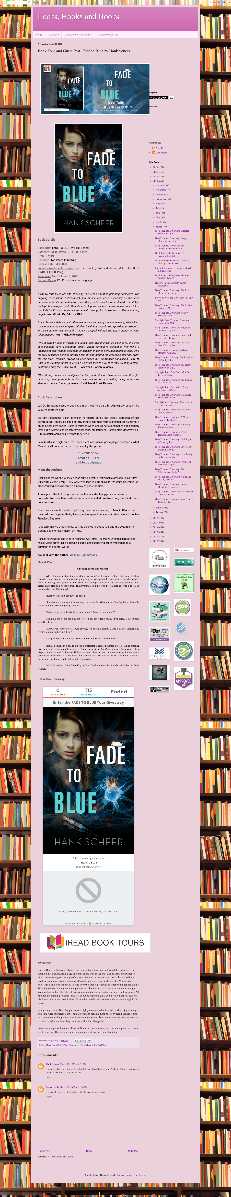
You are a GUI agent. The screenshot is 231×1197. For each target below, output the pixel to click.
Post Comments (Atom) (62, 1156)
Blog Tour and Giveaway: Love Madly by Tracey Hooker (173, 456)
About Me (53, 34)
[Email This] (76, 1040)
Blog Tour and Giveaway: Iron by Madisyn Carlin (171, 314)
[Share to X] (83, 1040)
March (159, 226)
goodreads (93, 462)
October (160, 194)
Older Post (133, 1150)
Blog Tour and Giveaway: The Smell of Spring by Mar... (174, 307)
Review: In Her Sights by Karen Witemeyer (170, 284)
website (75, 555)
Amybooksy (161, 152)
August (159, 203)
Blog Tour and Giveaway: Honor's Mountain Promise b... (171, 485)
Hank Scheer (52, 1064)
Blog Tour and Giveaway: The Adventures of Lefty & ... (169, 471)
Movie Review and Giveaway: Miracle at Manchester (173, 269)
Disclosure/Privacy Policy (78, 34)
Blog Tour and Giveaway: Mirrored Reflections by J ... (172, 232)
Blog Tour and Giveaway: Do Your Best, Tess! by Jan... (172, 344)
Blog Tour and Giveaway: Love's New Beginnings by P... (173, 448)
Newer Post (44, 1150)
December (161, 185)
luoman (120, 1175)
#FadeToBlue (62, 1045)
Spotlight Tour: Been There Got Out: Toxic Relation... (173, 374)
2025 (155, 171)
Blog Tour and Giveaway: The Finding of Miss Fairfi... (173, 381)
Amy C (159, 148)
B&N (96, 458)
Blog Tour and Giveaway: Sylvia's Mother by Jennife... (171, 351)
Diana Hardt (52, 1087)
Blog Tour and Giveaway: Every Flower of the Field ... (170, 239)
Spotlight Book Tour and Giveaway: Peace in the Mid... (172, 321)
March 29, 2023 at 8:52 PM (73, 1064)
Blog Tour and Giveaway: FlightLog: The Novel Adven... (173, 396)
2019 (155, 532)
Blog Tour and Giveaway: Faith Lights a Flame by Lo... (173, 441)
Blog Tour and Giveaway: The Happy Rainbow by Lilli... (173, 366)
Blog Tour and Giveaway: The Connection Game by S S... (169, 247)
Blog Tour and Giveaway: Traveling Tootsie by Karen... (172, 426)
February (160, 507)
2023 (155, 181)
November (161, 189)
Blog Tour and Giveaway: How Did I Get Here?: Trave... (173, 336)
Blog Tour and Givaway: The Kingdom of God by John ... (174, 359)
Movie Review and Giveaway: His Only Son (174, 299)
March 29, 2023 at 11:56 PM (73, 1087)
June (158, 212)
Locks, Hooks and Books (78, 15)
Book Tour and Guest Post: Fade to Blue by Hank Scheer (172, 262)
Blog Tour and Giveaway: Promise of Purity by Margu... (173, 463)
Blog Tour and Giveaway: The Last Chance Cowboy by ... (172, 292)
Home (38, 34)
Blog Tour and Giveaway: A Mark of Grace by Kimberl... (173, 418)
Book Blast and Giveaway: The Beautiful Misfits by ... (170, 254)
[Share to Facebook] (86, 1040)
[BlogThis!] (80, 1040)
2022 (155, 518)
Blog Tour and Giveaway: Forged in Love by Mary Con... (172, 329)
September (161, 198)
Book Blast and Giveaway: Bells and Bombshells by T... (172, 277)
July (158, 208)
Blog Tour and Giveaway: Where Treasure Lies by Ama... (171, 433)
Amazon (83, 458)
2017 (155, 541)
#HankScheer (85, 1045)
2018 (155, 536)
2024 (155, 176)
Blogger (141, 1175)
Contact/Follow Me (108, 34)
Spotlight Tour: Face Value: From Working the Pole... (171, 389)
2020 (155, 527)
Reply (48, 1077)
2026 (155, 167)
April (159, 222)
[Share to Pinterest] (89, 1040)
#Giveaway (73, 1045)
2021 (155, 522)
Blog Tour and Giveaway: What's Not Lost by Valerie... (173, 411)
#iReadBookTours (99, 1045)
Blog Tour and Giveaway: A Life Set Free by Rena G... (173, 478)
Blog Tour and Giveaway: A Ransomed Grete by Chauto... (174, 493)
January (160, 512)
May (158, 217)
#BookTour (50, 1045)
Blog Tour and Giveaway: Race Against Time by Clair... (174, 500)
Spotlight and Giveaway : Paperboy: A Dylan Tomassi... (173, 403)
